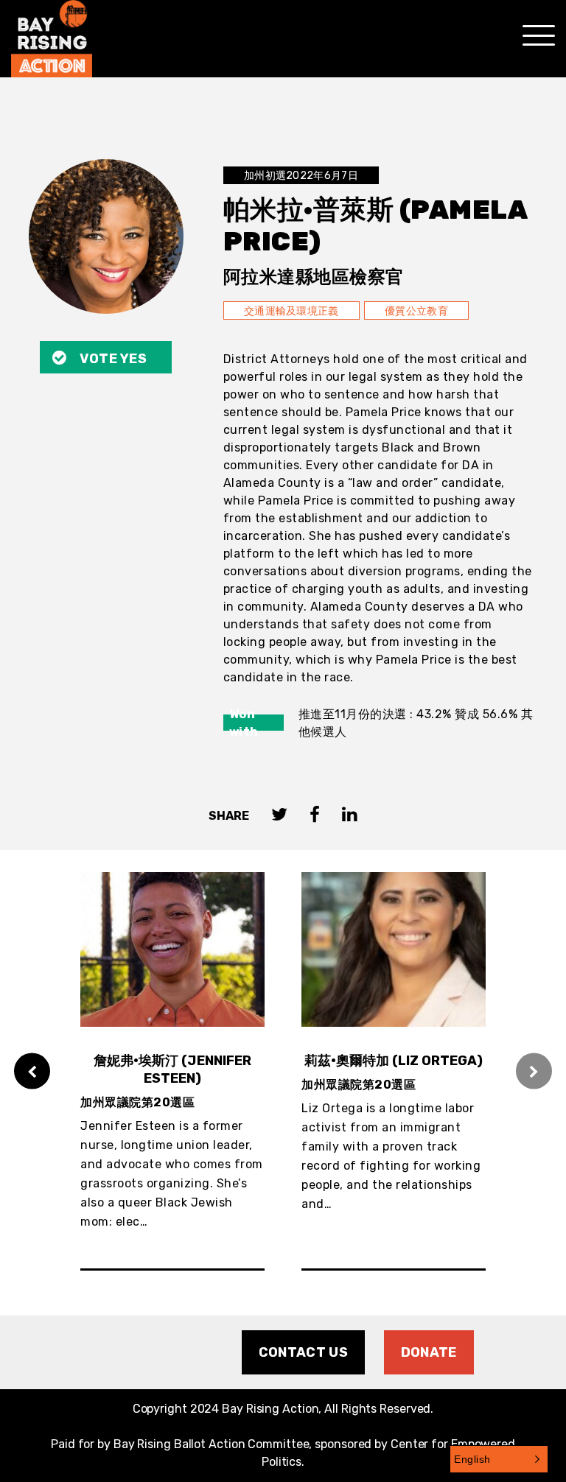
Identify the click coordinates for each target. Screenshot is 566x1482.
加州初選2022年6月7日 (301, 175)
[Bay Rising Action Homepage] (51, 38)
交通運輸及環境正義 (291, 311)
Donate (429, 1352)
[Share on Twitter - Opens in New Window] (279, 816)
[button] (499, 1459)
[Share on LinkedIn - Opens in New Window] (349, 816)
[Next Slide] (534, 1071)
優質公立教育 (416, 311)
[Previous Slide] (32, 1071)
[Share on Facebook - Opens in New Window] (315, 816)
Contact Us (303, 1352)
